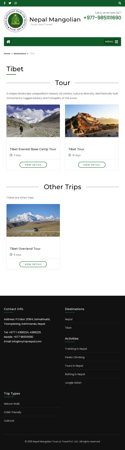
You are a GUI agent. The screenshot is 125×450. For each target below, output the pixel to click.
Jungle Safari (73, 383)
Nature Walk (12, 404)
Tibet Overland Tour (25, 249)
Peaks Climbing (74, 357)
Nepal (68, 319)
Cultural (9, 421)
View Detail (33, 164)
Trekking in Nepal (76, 349)
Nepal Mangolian (55, 19)
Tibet (68, 328)
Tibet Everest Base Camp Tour (33, 149)
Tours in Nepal (74, 366)
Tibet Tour (76, 149)
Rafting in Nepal (75, 374)
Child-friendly (12, 412)
